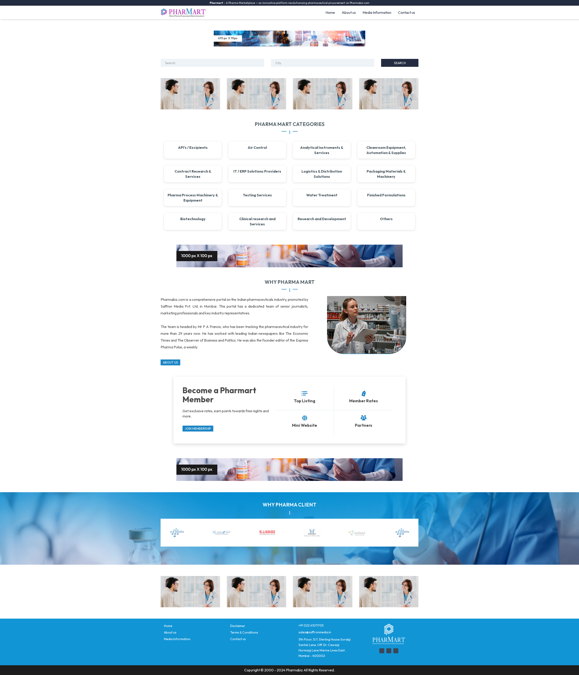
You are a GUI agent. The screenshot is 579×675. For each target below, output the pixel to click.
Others (386, 219)
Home (330, 12)
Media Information (377, 12)
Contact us (406, 12)
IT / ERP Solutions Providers (257, 171)
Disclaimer (237, 626)
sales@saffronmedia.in (315, 632)
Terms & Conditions (244, 632)
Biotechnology (193, 219)
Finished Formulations (386, 195)
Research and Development (322, 219)
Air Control (257, 147)
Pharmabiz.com (359, 3)
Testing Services (257, 195)
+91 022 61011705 (311, 625)
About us (349, 12)
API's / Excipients (193, 147)
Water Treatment (321, 195)
